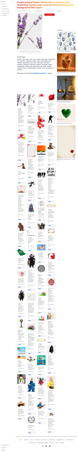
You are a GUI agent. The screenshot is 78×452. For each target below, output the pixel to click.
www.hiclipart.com (38, 10)
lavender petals (45, 64)
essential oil (22, 61)
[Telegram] (4, 450)
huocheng (19, 59)
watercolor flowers (21, 66)
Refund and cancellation (43, 442)
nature (35, 62)
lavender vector (29, 61)
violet (35, 59)
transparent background (31, 68)
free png (24, 68)
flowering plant (26, 64)
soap (41, 66)
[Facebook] (46, 446)
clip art (43, 68)
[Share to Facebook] (39, 48)
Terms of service (32, 442)
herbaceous (39, 64)
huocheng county (36, 66)
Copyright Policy (60, 439)
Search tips (37, 439)
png (53, 68)
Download (49, 14)
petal (31, 66)
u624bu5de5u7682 (44, 61)
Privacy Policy (44, 439)
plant (50, 61)
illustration (49, 66)
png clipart (20, 68)
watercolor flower (26, 62)
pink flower (20, 62)
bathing (50, 64)
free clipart (39, 68)
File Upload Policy (69, 439)
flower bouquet (40, 62)
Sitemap (62, 442)
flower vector (20, 64)
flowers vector (32, 64)
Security (51, 442)
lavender (27, 66)
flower (43, 59)
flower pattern (46, 62)
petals (31, 62)
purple (31, 59)
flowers (27, 59)
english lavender (52, 59)
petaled (44, 66)
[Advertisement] (36, 84)
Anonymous (23, 10)
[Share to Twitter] (36, 48)
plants (46, 59)
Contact (59, 10)
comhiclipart (20, 69)
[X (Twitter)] (1, 450)
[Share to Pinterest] (41, 48)
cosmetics (38, 59)
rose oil (38, 61)
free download (48, 68)
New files (26, 439)
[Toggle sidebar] (13, 2)
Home (21, 439)
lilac (18, 61)
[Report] (54, 17)
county (23, 59)
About (31, 439)
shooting (34, 61)
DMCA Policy (52, 439)
